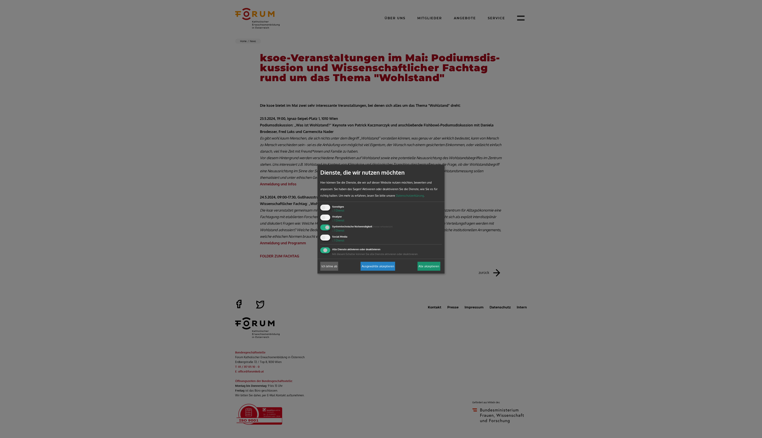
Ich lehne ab (329, 266)
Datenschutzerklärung (410, 195)
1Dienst (338, 210)
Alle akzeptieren (429, 266)
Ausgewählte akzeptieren (378, 266)
